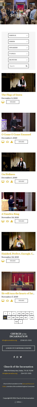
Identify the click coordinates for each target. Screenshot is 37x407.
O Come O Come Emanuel (16, 134)
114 (27, 313)
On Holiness (8, 174)
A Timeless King (10, 214)
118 (13, 318)
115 (31, 313)
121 (26, 318)
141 (32, 318)
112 (19, 313)
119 (17, 318)
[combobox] (18, 35)
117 (9, 318)
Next (20, 322)
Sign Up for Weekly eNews (19, 348)
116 (5, 318)
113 (23, 313)
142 (16, 322)
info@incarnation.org (9, 340)
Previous (5, 313)
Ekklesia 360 (18, 402)
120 (21, 318)
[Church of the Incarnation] (12, 4)
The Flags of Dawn (12, 95)
